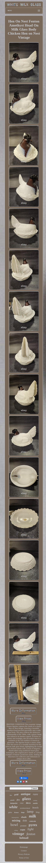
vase (22, 803)
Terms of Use (24, 858)
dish (25, 820)
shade (24, 817)
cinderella (32, 821)
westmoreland (25, 808)
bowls (35, 807)
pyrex (33, 825)
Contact (24, 851)
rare (35, 794)
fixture (16, 812)
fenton (31, 834)
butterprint (15, 817)
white (13, 807)
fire (18, 800)
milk (32, 816)
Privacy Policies (24, 854)
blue (11, 795)
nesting (35, 800)
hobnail (23, 837)
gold (16, 794)
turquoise (13, 803)
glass (26, 798)
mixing (16, 820)
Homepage (24, 847)
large (23, 812)
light (30, 829)
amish (35, 803)
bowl (14, 825)
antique (26, 794)
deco (28, 803)
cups (22, 830)
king (38, 812)
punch (12, 800)
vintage (18, 834)
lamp (30, 811)
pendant (23, 826)
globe (10, 812)
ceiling (16, 830)
